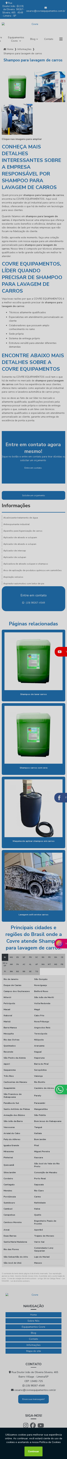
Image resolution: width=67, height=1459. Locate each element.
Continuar (33, 1451)
